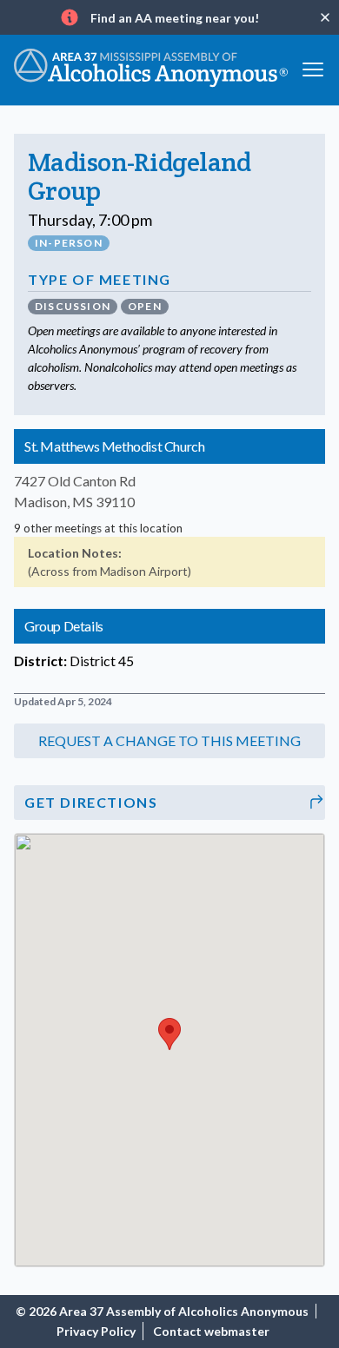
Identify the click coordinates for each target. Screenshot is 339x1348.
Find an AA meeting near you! (174, 17)
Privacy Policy (96, 1331)
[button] (169, 741)
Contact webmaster (211, 1331)
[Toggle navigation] (313, 68)
